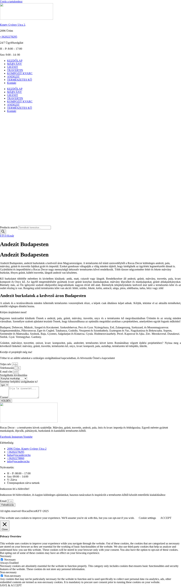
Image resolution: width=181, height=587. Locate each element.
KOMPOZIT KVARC (20, 73)
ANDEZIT (13, 76)
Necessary (10, 559)
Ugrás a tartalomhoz (11, 1)
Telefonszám (7, 367)
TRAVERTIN (15, 70)
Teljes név (6, 364)
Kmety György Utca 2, (13, 24)
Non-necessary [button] (8, 572)
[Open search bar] (1, 224)
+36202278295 (8, 36)
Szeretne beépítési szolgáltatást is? (19, 381)
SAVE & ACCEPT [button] (11, 585)
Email (3, 500)
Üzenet (4, 397)
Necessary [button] (5, 556)
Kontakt (11, 82)
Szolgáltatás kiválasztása (13, 375)
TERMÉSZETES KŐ (19, 79)
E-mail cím (6, 371)
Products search (9, 227)
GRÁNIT (12, 66)
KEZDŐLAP (14, 60)
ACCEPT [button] (165, 517)
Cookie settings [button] (147, 517)
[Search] (3, 231)
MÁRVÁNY (14, 63)
